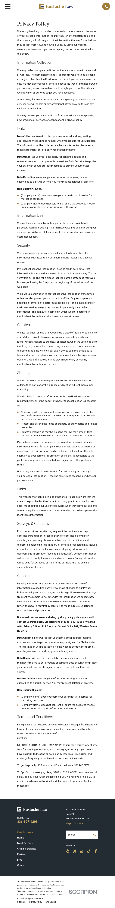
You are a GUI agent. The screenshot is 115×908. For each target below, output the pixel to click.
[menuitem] (21, 902)
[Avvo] (74, 851)
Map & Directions (75, 823)
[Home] (56, 6)
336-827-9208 (27, 821)
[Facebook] (95, 851)
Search (71, 834)
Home (20, 837)
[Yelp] (67, 851)
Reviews (21, 854)
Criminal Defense (26, 848)
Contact (21, 865)
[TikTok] (88, 851)
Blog (19, 859)
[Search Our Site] (94, 835)
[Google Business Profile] (81, 851)
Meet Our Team (25, 843)
